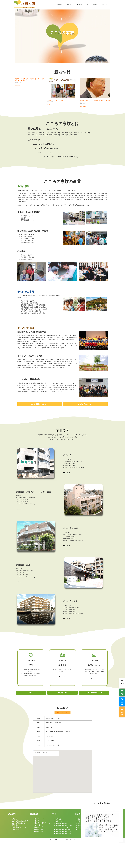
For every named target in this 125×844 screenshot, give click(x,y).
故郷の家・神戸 (38, 827)
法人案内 (59, 4)
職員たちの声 (60, 821)
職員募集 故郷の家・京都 (63, 831)
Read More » (17, 85)
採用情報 (79, 4)
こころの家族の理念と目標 (19, 821)
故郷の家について (39, 819)
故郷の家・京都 (38, 829)
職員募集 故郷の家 (61, 823)
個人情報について (16, 825)
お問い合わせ (105, 4)
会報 (79, 821)
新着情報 (80, 823)
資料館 (95, 4)
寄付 (88, 4)
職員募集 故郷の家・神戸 (63, 829)
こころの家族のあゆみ (18, 823)
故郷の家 (69, 4)
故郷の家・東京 (38, 831)
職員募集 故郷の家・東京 (63, 833)
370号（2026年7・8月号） (56, 100)
